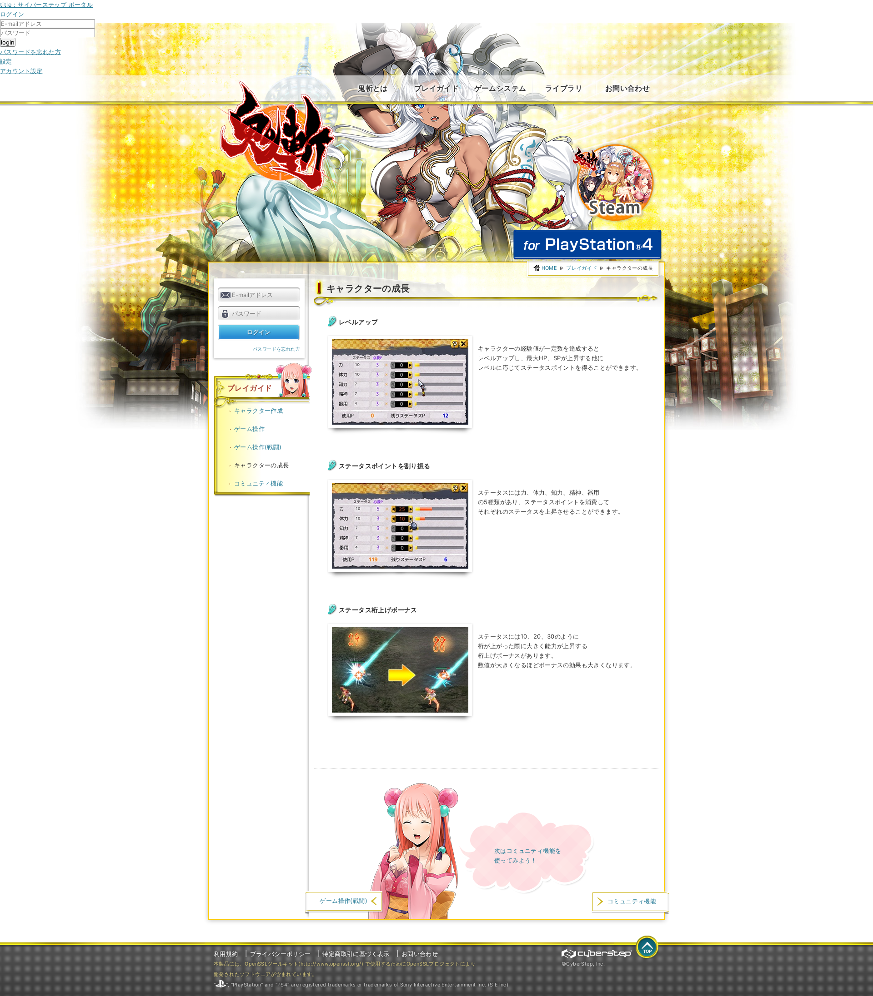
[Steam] (613, 145)
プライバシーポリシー (280, 953)
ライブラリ (563, 88)
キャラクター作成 (258, 410)
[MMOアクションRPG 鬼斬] (278, 136)
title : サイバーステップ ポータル (46, 4)
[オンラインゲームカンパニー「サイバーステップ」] (597, 953)
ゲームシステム (500, 88)
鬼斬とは (373, 88)
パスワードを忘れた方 (30, 51)
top (647, 948)
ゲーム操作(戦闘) (258, 447)
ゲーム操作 (249, 428)
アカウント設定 (21, 70)
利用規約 (226, 953)
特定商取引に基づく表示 (355, 953)
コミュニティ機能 (258, 483)
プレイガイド (436, 88)
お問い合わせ (627, 88)
